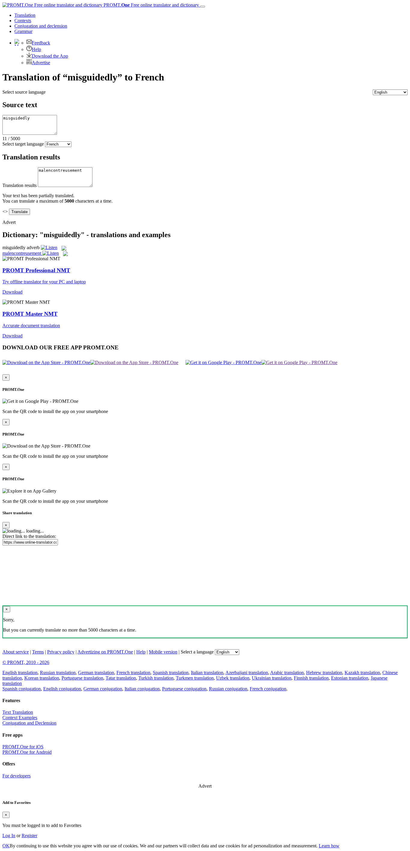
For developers (16, 775)
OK (6, 845)
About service (15, 651)
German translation (96, 672)
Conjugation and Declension (29, 723)
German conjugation (102, 688)
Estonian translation (349, 677)
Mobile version (163, 651)
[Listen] (49, 247)
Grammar (23, 31)
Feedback (41, 42)
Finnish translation (311, 677)
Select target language (23, 143)
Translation (24, 15)
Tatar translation (121, 677)
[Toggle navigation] (202, 7)
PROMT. (150, 5)
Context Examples (19, 717)
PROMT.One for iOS (23, 746)
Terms (38, 651)
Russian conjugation (228, 688)
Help (36, 49)
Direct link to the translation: (29, 536)
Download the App (50, 56)
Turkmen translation (195, 677)
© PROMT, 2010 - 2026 (25, 662)
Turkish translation (155, 677)
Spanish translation (170, 672)
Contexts (22, 20)
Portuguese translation (82, 677)
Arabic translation (287, 672)
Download (12, 291)
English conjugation (62, 688)
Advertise (41, 62)
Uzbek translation (232, 677)
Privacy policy (60, 651)
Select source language (24, 92)
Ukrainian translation (271, 677)
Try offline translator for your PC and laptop (44, 281)
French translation (133, 672)
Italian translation (207, 672)
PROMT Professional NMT (36, 270)
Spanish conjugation (21, 688)
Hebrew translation (324, 672)
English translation (20, 672)
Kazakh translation (362, 672)
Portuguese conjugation (184, 688)
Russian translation (58, 672)
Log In (8, 835)
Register (29, 835)
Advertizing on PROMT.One (105, 651)
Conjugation (40, 26)
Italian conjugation (142, 688)
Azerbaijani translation (246, 672)
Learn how (329, 845)
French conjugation (268, 688)
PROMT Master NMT (30, 314)
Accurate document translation (31, 325)
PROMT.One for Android (27, 752)
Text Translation (17, 712)
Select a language (197, 651)
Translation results (19, 185)
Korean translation (41, 677)
